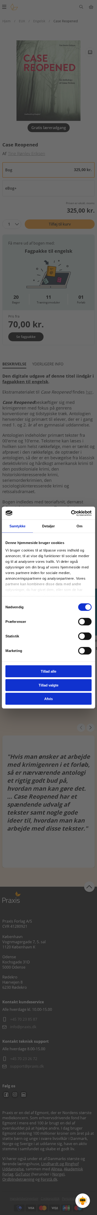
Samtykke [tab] (17, 526)
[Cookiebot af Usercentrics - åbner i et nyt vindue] (71, 513)
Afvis (48, 699)
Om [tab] (79, 526)
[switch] (85, 621)
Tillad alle (48, 671)
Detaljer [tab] (48, 526)
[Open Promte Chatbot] (82, 1200)
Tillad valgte (48, 685)
